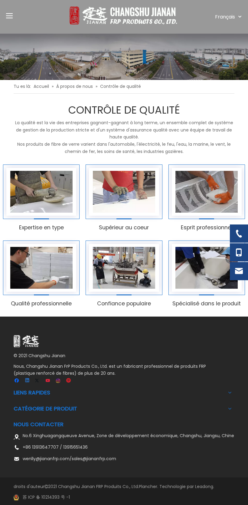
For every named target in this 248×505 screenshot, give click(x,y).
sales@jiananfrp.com (94, 459)
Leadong (204, 486)
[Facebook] (17, 381)
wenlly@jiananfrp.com (46, 459)
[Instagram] (58, 381)
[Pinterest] (69, 381)
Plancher (148, 486)
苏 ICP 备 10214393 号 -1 (46, 497)
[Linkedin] (27, 381)
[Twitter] (38, 381)
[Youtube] (48, 381)
